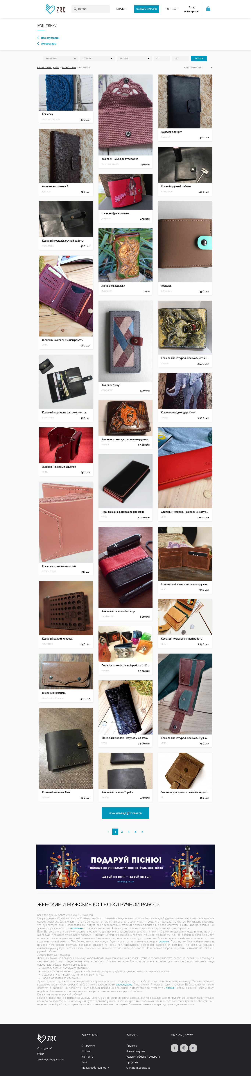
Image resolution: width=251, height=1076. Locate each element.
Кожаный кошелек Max (56, 792)
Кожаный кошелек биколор (118, 611)
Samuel (45, 798)
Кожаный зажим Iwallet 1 (57, 638)
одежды (170, 987)
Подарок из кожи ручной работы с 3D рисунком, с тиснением (125, 665)
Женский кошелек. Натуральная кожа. (124, 738)
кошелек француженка (115, 213)
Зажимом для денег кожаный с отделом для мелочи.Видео (185, 792)
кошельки (77, 928)
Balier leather (48, 418)
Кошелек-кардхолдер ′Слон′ (178, 412)
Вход (192, 7)
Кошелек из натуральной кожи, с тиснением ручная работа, (185, 358)
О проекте (88, 1045)
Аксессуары (48, 43)
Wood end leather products (54, 698)
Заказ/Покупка (135, 1051)
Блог (85, 1062)
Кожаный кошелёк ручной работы (63, 240)
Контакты (87, 1056)
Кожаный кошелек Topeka (117, 792)
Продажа (132, 1062)
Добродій (46, 192)
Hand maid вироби (51, 119)
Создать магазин (146, 9)
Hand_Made (47, 246)
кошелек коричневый (55, 186)
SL (162, 798)
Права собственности (95, 1067)
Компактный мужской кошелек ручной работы (185, 584)
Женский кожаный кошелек (59, 466)
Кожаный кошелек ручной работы (181, 638)
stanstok (105, 445)
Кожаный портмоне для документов (64, 412)
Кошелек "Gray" (110, 385)
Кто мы (86, 1051)
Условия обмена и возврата (143, 1056)
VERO (44, 345)
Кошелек (47, 114)
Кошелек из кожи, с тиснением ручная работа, (125, 439)
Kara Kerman (107, 616)
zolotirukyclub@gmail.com (50, 1059)
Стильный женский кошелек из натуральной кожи (185, 511)
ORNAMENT (107, 390)
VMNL (45, 472)
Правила (131, 1045)
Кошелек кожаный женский (59, 566)
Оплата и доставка (138, 1067)
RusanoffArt (106, 291)
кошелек (166, 285)
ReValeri (164, 418)
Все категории (50, 38)
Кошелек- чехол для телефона (119, 158)
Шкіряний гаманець (54, 692)
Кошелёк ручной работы (176, 186)
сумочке (164, 941)
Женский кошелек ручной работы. (63, 340)
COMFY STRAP (49, 571)
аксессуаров (124, 984)
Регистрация (191, 11)
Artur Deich (47, 644)
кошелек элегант (171, 131)
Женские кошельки (113, 285)
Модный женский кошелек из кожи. (122, 511)
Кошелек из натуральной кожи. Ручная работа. (185, 738)
